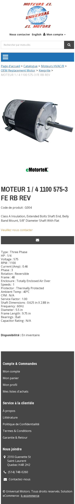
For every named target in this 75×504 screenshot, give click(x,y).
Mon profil (10, 385)
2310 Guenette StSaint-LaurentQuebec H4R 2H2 (19, 461)
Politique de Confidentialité (21, 424)
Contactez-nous (19, 479)
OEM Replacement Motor (18, 70)
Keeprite (44, 70)
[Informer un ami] (37, 240)
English (36, 34)
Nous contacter (19, 34)
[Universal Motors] (37, 15)
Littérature (10, 417)
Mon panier (11, 378)
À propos (9, 411)
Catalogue (30, 66)
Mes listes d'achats (15, 391)
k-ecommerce (30, 496)
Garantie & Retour (15, 438)
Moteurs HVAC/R (52, 66)
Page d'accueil (10, 66)
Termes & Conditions (17, 431)
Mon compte (55, 34)
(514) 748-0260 (18, 472)
